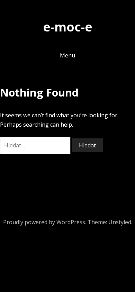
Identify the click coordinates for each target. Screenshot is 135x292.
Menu (67, 55)
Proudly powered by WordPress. (44, 222)
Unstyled (119, 222)
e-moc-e (67, 26)
